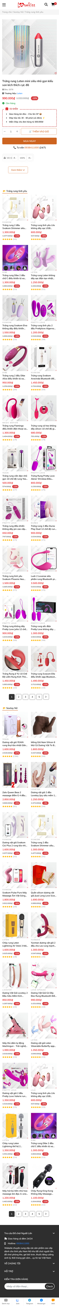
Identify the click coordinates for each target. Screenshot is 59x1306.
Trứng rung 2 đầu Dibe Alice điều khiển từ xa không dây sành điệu (13, 378)
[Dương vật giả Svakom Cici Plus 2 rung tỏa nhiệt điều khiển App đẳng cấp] (15, 825)
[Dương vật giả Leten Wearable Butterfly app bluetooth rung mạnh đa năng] (44, 1025)
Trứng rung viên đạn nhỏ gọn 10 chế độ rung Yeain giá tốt (15, 478)
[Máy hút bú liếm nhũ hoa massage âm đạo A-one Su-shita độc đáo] (15, 1176)
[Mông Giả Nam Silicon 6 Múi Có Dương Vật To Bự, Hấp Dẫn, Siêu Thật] (44, 725)
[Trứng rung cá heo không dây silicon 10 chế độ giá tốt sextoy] (44, 408)
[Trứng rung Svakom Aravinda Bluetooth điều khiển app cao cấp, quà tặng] (44, 358)
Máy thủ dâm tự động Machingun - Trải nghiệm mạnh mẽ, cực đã (15, 1046)
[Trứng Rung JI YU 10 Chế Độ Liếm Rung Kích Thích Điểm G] (15, 659)
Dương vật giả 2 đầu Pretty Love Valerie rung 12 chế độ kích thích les (14, 1096)
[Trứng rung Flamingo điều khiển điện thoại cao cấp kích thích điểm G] (15, 408)
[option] (29, 47)
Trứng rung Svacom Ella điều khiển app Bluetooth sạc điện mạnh (43, 676)
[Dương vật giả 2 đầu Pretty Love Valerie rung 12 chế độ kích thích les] (15, 1076)
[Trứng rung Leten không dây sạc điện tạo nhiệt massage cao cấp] (44, 258)
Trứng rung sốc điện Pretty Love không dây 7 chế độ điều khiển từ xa (43, 629)
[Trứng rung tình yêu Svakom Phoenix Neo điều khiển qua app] (15, 559)
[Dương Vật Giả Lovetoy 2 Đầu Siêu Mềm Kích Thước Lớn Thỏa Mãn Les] (15, 975)
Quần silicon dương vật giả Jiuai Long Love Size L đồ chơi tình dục (44, 895)
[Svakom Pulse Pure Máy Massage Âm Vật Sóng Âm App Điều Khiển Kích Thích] (15, 875)
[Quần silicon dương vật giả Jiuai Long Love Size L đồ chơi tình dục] (44, 875)
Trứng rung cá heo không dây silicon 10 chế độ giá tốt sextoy (43, 428)
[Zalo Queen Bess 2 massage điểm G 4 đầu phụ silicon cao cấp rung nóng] (15, 775)
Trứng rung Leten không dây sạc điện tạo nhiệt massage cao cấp (43, 278)
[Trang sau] (46, 697)
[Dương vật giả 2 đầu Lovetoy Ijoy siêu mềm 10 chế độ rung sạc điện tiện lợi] (44, 775)
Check (49, 1286)
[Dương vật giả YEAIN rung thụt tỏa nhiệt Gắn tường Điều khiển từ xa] (15, 725)
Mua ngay (29, 141)
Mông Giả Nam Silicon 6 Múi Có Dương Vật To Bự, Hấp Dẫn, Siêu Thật (43, 745)
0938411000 (31, 147)
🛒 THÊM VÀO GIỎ (39, 131)
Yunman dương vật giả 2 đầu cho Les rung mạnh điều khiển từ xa (43, 945)
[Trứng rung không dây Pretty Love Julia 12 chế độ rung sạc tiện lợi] (15, 609)
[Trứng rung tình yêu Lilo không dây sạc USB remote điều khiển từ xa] (44, 208)
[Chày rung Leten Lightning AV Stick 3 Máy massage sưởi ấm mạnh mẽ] (15, 925)
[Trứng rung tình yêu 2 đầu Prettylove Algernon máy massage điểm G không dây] (44, 308)
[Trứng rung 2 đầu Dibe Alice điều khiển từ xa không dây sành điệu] (15, 358)
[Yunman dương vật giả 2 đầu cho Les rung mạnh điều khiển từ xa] (44, 925)
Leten (19, 93)
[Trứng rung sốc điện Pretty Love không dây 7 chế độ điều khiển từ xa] (44, 609)
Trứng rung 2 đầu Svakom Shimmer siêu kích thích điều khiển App (14, 228)
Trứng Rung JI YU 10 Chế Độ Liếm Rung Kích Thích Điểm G (14, 676)
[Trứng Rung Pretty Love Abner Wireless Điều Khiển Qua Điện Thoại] (44, 458)
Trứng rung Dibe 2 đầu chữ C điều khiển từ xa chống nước (13, 278)
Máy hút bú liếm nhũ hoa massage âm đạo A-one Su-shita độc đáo (14, 1193)
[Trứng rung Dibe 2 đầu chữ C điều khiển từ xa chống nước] (15, 258)
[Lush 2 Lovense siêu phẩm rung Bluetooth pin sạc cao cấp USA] (44, 559)
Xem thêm (17, 169)
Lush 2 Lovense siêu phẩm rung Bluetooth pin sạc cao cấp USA (43, 579)
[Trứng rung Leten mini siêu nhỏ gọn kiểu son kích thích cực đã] (29, 47)
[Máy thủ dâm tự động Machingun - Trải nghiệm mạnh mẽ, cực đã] (15, 1025)
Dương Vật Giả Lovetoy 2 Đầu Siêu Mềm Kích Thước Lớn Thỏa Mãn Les (15, 995)
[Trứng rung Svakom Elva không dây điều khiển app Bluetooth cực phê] (15, 308)
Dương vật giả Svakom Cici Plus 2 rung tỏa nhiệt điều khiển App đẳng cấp (14, 845)
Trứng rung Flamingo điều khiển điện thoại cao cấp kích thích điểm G (14, 428)
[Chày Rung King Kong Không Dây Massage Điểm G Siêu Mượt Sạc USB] (44, 1176)
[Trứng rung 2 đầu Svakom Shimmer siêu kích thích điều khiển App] (15, 208)
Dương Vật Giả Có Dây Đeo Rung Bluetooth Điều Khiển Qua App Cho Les (43, 995)
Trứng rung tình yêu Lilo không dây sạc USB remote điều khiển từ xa (43, 228)
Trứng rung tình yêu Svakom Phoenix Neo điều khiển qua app (13, 579)
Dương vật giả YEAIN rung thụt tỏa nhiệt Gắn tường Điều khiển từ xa (14, 745)
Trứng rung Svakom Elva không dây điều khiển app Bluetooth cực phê (14, 328)
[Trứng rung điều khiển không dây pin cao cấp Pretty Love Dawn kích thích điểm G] (15, 508)
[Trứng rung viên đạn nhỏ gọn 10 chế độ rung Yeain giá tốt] (15, 458)
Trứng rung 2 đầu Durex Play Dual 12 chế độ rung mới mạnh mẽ (43, 529)
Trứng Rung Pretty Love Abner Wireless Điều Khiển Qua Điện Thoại (43, 478)
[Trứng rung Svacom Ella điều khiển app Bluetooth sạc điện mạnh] (44, 659)
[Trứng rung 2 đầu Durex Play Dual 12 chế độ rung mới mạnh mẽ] (44, 508)
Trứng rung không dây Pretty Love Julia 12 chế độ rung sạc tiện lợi (14, 629)
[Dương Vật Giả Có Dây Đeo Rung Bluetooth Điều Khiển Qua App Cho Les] (44, 975)
